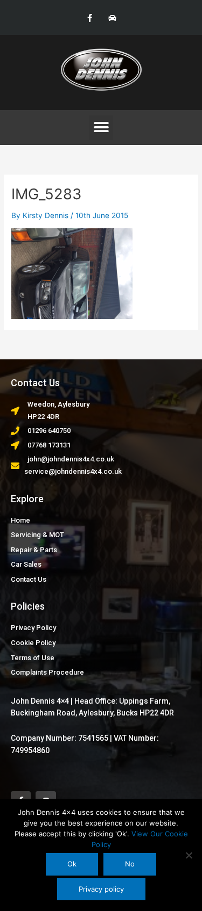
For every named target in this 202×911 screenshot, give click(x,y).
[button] (101, 127)
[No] (188, 855)
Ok (71, 863)
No (130, 863)
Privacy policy (101, 889)
